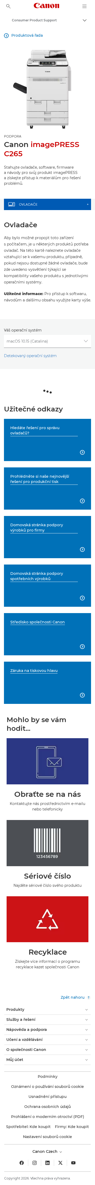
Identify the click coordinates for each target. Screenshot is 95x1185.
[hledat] (8, 6)
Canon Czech (45, 1151)
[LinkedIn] (47, 1163)
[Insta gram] (34, 1163)
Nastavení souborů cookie (47, 1136)
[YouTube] (73, 1163)
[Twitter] (60, 1163)
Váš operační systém (23, 330)
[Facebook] (22, 1163)
